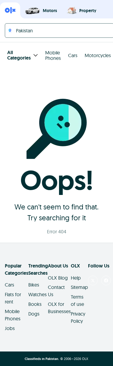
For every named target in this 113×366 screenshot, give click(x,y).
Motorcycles (98, 55)
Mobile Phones (53, 55)
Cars (72, 55)
